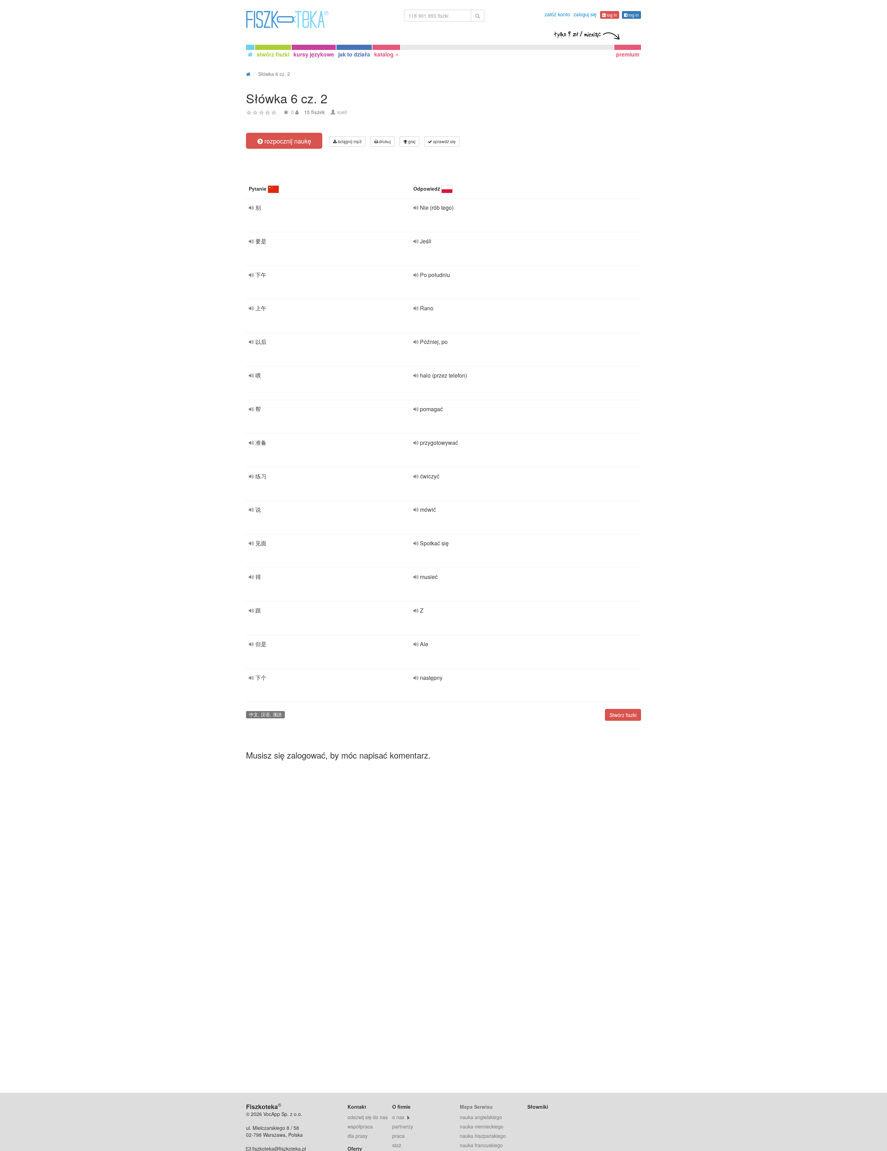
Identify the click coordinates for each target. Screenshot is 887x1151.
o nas (398, 1117)
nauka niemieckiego (481, 1126)
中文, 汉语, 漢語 (265, 714)
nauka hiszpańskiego (483, 1135)
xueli (342, 112)
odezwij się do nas (368, 1117)
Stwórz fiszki (622, 714)
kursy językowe (313, 54)
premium (627, 54)
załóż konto (557, 14)
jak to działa (354, 54)
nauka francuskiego (481, 1145)
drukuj (384, 141)
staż (396, 1145)
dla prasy (358, 1135)
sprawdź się (444, 141)
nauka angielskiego (481, 1117)
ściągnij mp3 (349, 141)
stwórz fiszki (273, 54)
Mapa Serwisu (476, 1106)
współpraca (360, 1126)
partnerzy (402, 1126)
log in (611, 15)
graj (411, 141)
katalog (384, 54)
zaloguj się (585, 14)
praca (398, 1135)
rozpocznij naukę (287, 140)
